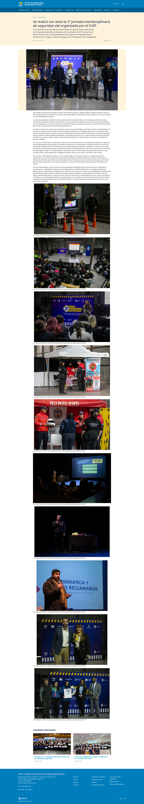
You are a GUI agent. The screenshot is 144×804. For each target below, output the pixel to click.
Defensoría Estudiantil (117, 784)
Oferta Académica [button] (37, 10)
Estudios (75, 777)
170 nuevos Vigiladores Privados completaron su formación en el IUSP (91, 757)
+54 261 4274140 (25, 786)
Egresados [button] (116, 10)
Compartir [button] (108, 40)
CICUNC (30, 801)
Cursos (75, 779)
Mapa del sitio (114, 781)
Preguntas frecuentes (98, 777)
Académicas (42, 17)
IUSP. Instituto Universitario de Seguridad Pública (41, 774)
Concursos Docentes (97, 785)
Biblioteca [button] (107, 10)
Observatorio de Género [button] (84, 10)
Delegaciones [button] (69, 10)
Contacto (76, 785)
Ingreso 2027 (50, 10)
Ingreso (75, 782)
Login (121, 798)
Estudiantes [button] (59, 10)
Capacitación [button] (98, 10)
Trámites (94, 782)
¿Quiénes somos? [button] (24, 10)
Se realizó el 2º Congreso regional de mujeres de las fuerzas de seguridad (51, 757)
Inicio (34, 17)
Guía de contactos (97, 779)
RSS (125, 798)
